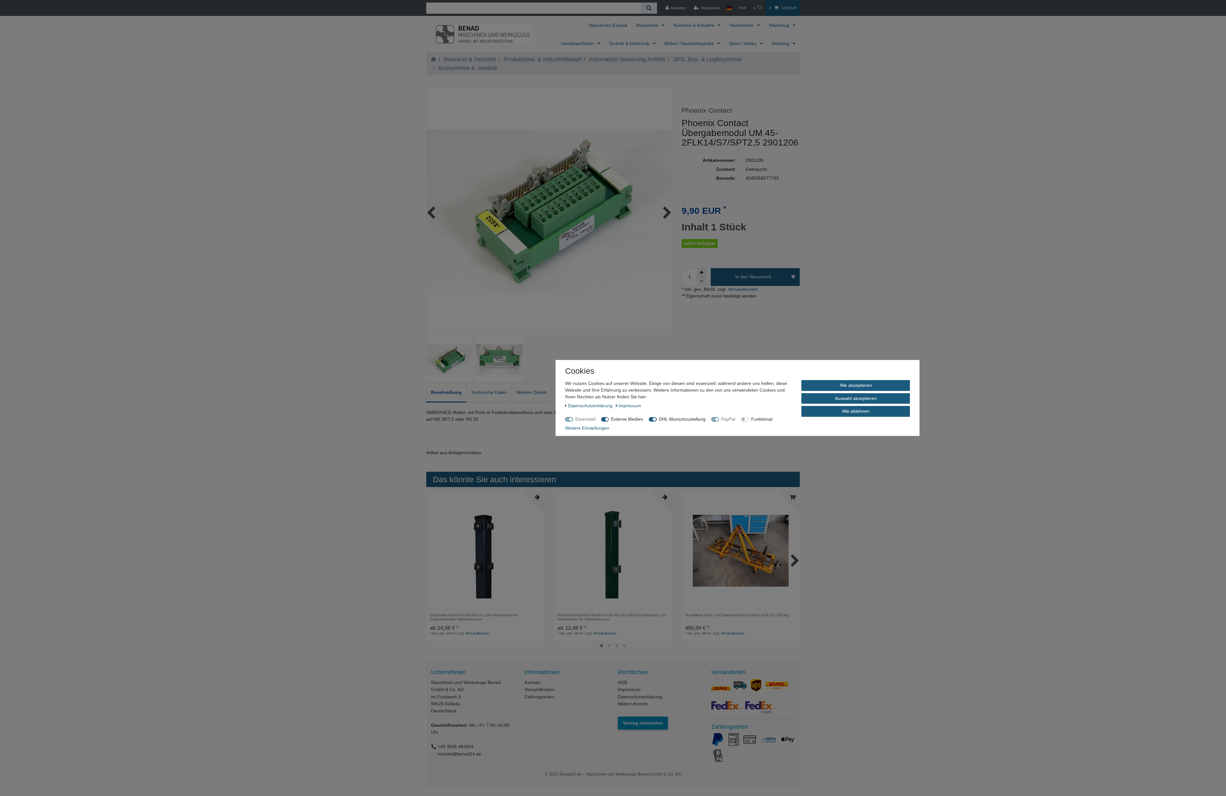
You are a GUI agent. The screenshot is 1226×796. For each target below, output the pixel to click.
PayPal (728, 419)
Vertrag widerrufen (643, 722)
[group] (741, 551)
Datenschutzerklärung (640, 696)
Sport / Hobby (743, 43)
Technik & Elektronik (630, 43)
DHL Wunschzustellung (682, 419)
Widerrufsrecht (632, 703)
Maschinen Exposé (608, 25)
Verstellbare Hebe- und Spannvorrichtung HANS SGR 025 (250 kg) (737, 615)
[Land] (729, 8)
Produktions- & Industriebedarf (541, 59)
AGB (622, 682)
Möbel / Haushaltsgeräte (689, 43)
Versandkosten (742, 289)
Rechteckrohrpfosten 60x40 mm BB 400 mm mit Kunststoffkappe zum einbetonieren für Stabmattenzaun (611, 617)
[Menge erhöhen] (701, 272)
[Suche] (649, 8)
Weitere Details (531, 392)
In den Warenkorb (753, 276)
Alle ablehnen (855, 411)
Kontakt (532, 682)
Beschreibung (446, 392)
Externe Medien (627, 419)
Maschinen (648, 25)
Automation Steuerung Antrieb (626, 59)
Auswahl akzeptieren (856, 398)
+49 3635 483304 (455, 746)
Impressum (629, 689)
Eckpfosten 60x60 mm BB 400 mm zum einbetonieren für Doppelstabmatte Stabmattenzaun (474, 617)
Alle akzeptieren (856, 385)
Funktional (761, 419)
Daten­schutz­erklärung (591, 405)
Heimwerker (742, 25)
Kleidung (781, 43)
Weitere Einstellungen (587, 428)
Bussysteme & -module (467, 68)
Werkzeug (780, 25)
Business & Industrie (694, 25)
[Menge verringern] (701, 281)
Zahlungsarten (539, 696)
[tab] (446, 392)
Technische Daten (489, 392)
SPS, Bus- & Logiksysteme (706, 59)
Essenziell (585, 419)
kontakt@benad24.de (459, 753)
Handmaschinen (578, 43)
